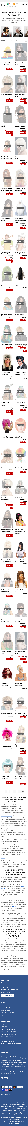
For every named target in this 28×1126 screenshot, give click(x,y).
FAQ (2, 1005)
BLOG (2, 1024)
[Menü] (1, 5)
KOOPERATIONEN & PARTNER (9, 1034)
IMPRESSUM (4, 987)
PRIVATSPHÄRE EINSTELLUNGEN (10, 990)
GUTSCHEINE (4, 1039)
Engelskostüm (15, 906)
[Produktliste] (26, 41)
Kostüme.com (7, 1094)
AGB (2, 982)
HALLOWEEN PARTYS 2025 (8, 1029)
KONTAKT (3, 1015)
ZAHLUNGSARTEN (6, 1007)
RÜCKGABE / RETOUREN (7, 1012)
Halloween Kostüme (6, 816)
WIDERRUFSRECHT (6, 992)
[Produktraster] (23, 41)
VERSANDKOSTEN (6, 1010)
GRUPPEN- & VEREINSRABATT (9, 1031)
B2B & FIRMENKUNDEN (7, 1036)
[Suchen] (5, 5)
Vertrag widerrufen (7, 995)
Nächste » (21, 791)
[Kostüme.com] (12, 5)
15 (14, 791)
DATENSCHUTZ (5, 985)
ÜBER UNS (4, 1027)
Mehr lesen (14, 22)
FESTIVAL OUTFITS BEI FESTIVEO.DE (11, 1044)
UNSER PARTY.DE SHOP (7, 1041)
